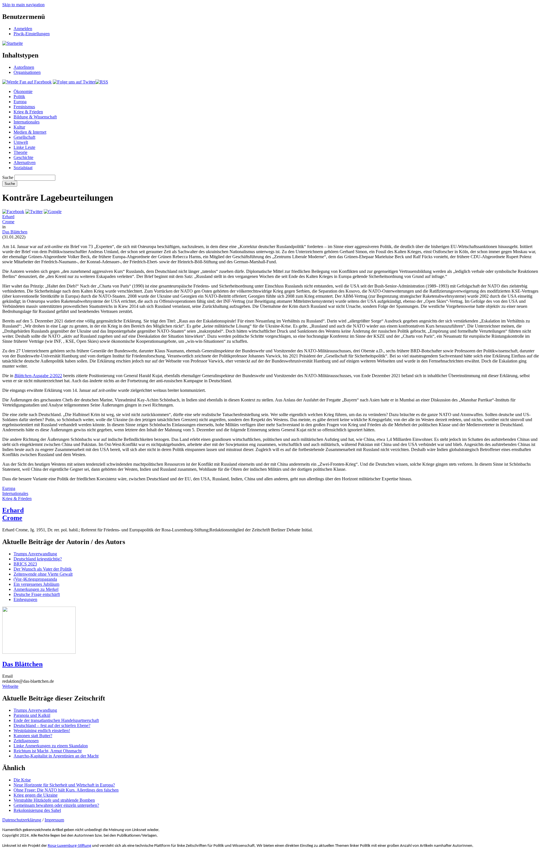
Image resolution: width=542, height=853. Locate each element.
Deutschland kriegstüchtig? (38, 558)
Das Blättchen (14, 231)
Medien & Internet (30, 132)
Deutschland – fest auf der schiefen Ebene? (52, 725)
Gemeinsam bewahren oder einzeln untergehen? (56, 805)
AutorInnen (24, 67)
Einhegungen (25, 599)
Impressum (54, 819)
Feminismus (24, 106)
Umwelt (21, 142)
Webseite (10, 686)
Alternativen (25, 162)
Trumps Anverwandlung (35, 553)
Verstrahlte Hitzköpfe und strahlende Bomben (54, 800)
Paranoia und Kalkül (32, 715)
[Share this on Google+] (53, 211)
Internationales (27, 122)
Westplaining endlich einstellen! (42, 730)
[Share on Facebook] (13, 211)
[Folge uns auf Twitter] (74, 81)
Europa (20, 101)
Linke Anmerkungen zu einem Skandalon (51, 745)
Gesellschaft (24, 137)
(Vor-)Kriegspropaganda (35, 579)
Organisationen (27, 72)
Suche (7, 177)
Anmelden (23, 28)
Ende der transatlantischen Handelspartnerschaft (56, 720)
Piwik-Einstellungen (32, 33)
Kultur (19, 127)
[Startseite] (12, 43)
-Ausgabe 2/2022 (38, 375)
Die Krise (22, 779)
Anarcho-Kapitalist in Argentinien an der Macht (56, 755)
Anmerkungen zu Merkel (36, 589)
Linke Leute (24, 147)
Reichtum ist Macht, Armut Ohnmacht (48, 750)
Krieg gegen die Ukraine (36, 795)
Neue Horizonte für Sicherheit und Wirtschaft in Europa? (64, 785)
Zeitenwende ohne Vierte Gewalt (43, 574)
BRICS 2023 (25, 564)
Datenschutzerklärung (21, 819)
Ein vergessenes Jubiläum (36, 584)
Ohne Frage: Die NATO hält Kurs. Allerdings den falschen (66, 790)
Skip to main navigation (23, 4)
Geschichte (23, 157)
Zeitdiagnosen (26, 740)
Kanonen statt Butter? (33, 735)
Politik (19, 96)
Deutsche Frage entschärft (37, 594)
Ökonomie (23, 91)
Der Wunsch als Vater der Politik (43, 569)
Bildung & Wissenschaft (35, 116)
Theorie (20, 152)
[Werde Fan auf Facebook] (27, 81)
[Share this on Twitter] (34, 211)
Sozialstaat (23, 167)
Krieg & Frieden (28, 111)
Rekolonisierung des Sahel (37, 810)
